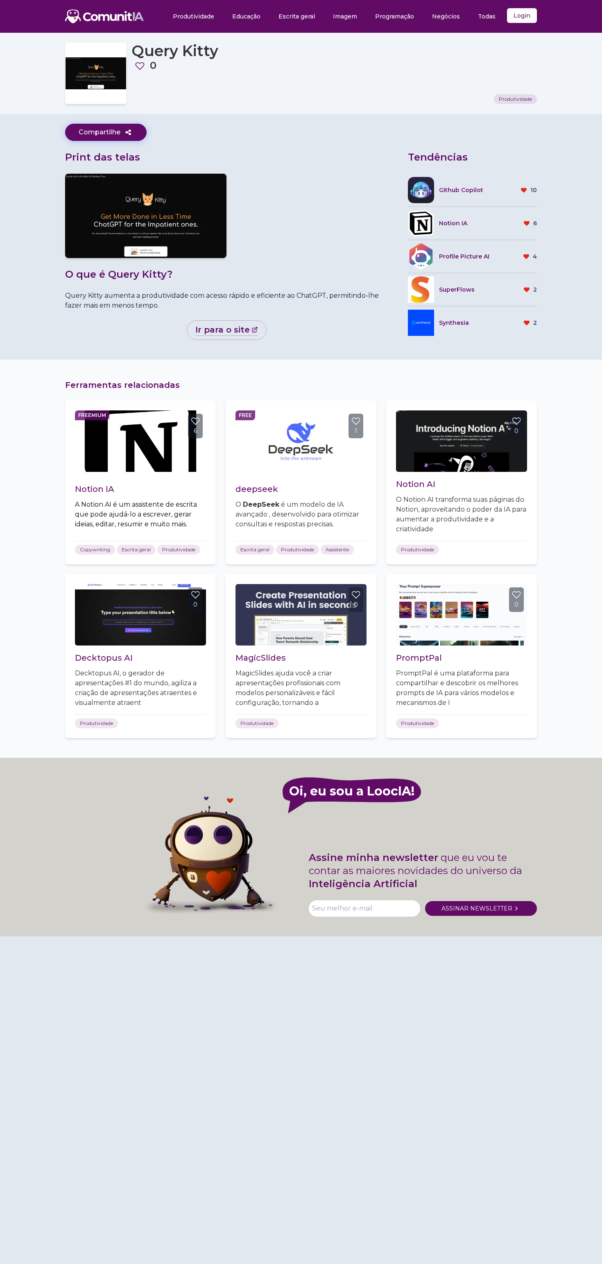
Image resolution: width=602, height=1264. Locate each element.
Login (522, 15)
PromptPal (419, 658)
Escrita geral (296, 16)
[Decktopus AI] (140, 615)
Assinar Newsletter (476, 908)
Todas (487, 16)
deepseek (256, 489)
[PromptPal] (461, 615)
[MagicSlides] (301, 615)
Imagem (345, 16)
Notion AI (415, 484)
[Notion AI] (461, 441)
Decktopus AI (104, 658)
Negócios (446, 16)
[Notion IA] (140, 441)
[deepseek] (301, 441)
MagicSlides (260, 658)
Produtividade (193, 16)
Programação (394, 16)
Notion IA (94, 489)
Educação (246, 16)
